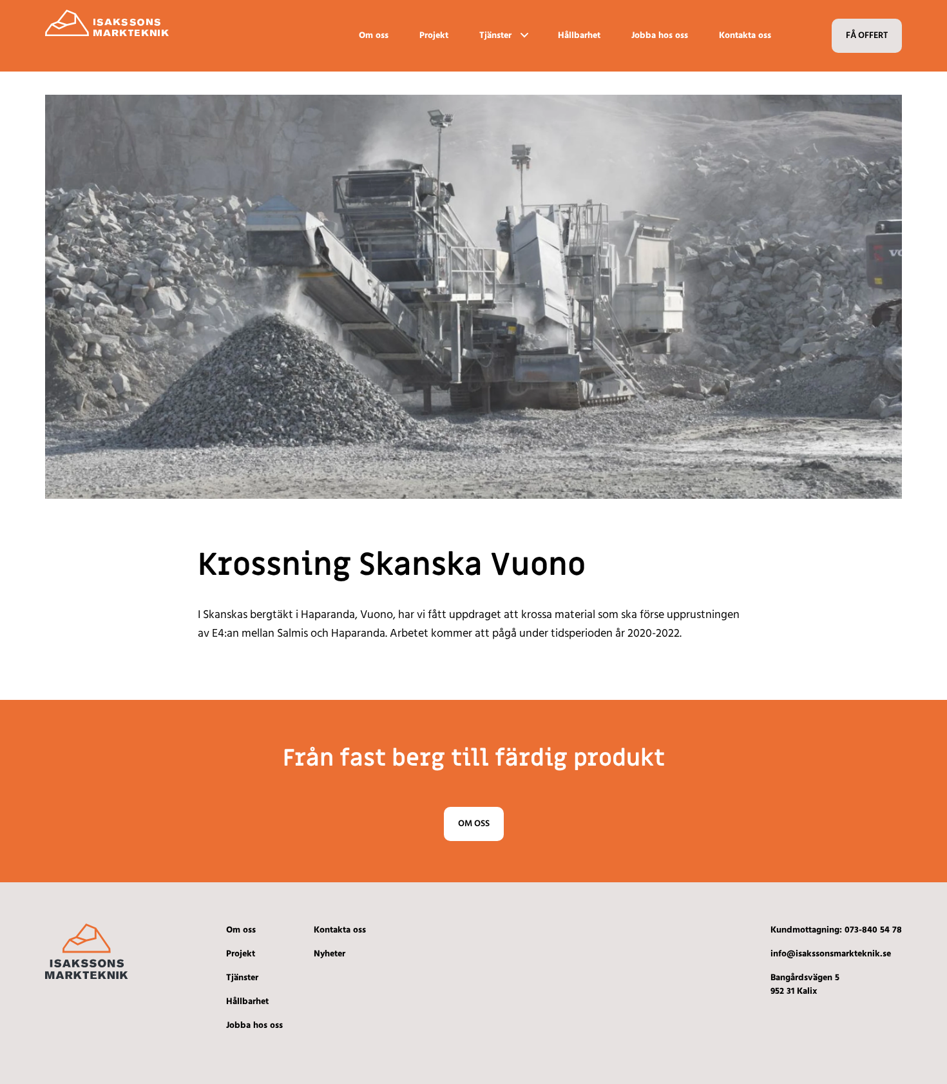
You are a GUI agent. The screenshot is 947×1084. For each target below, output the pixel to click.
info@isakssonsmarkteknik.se (830, 954)
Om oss (373, 35)
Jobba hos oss (659, 35)
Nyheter (329, 954)
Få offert (867, 35)
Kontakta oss (745, 35)
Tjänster (495, 35)
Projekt (433, 35)
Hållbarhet (579, 35)
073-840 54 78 (873, 930)
